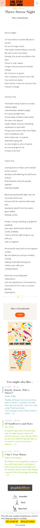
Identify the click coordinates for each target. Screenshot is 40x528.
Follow (20, 315)
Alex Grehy (9, 427)
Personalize (20, 525)
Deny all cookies (27, 521)
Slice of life (8, 387)
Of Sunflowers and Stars (19, 423)
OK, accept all (12, 521)
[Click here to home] (20, 488)
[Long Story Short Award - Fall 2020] (20, 334)
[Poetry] (20, 360)
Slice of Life (8, 451)
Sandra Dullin (10, 396)
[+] (13, 413)
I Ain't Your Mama (15, 454)
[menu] (3, 3)
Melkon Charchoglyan (13, 458)
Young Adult (8, 420)
